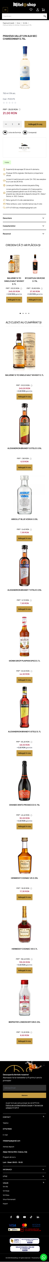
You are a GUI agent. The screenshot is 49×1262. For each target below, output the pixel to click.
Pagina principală (8, 23)
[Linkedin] (37, 1217)
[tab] (20, 313)
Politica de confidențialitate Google (19, 1105)
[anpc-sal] (24, 1241)
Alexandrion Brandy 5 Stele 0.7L (24, 731)
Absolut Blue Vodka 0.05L (24, 519)
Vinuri (18, 23)
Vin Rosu (6, 1195)
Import (5, 1203)
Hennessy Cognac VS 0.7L (24, 949)
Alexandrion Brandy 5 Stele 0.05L (24, 448)
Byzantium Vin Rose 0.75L (35, 279)
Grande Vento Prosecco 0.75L (24, 805)
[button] (45, 16)
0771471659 (7, 1129)
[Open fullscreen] (24, 67)
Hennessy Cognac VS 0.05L (24, 878)
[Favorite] (31, 10)
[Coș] (43, 10)
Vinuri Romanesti (9, 1199)
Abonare (24, 1095)
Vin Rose (6, 1191)
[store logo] (24, 4)
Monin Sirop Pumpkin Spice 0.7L (24, 660)
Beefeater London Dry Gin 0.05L (24, 1022)
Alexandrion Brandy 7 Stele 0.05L (24, 590)
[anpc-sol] (25, 1249)
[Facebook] (11, 1217)
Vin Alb (25, 23)
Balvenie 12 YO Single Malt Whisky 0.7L (14, 281)
